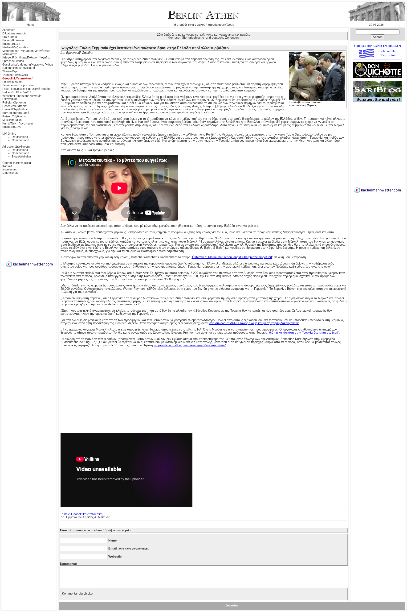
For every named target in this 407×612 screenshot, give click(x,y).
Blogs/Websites (22, 156)
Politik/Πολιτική (12, 81)
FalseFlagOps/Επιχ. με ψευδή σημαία (26, 89)
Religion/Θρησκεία (14, 102)
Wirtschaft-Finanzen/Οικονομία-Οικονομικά (22, 97)
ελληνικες (206, 34)
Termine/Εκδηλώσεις (15, 75)
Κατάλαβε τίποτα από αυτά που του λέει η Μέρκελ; (305, 104)
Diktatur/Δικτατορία (14, 33)
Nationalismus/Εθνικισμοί (18, 68)
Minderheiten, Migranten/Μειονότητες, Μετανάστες (26, 52)
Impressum (9, 169)
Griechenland (20, 140)
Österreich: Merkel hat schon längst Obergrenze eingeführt (232, 257)
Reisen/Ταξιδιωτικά (14, 116)
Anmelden (231, 605)
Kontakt (7, 166)
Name (112, 540)
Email (129, 548)
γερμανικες (226, 34)
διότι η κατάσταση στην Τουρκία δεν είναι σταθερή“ (304, 332)
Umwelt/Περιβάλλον (15, 109)
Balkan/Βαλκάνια (13, 40)
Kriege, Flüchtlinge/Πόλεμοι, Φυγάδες (26, 57)
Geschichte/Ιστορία (14, 106)
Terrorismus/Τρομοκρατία (18, 85)
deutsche (218, 37)
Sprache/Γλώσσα (13, 61)
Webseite (115, 556)
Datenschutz (10, 172)
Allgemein (8, 30)
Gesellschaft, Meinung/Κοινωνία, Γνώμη (27, 64)
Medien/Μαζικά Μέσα (15, 47)
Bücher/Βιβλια (11, 43)
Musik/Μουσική (12, 120)
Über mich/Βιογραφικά (16, 163)
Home (31, 24)
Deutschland (20, 137)
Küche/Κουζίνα (11, 126)
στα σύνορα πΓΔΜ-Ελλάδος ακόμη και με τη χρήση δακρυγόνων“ (254, 323)
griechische (196, 37)
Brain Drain (9, 37)
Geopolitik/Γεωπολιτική (17, 78)
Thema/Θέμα (10, 71)
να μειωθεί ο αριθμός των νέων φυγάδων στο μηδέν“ (190, 345)
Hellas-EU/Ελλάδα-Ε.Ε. (17, 92)
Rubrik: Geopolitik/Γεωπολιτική (81, 514)
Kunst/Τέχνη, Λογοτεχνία (17, 123)
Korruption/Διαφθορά (15, 113)
